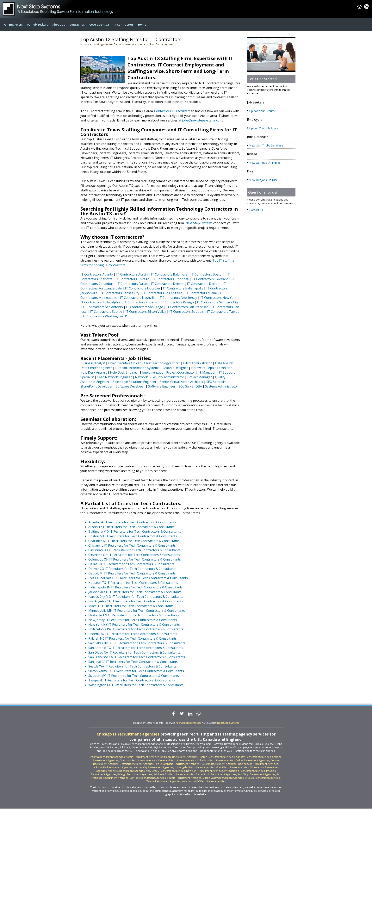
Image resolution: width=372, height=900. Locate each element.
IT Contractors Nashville (137, 297)
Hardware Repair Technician (211, 368)
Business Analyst (92, 363)
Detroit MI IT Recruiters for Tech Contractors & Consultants (132, 573)
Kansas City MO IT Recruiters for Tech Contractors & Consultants (135, 596)
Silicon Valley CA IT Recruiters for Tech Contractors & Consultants (136, 671)
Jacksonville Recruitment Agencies (113, 767)
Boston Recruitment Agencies (216, 757)
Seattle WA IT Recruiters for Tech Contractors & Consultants (132, 666)
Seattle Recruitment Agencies (184, 777)
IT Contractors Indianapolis (183, 288)
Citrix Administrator (197, 363)
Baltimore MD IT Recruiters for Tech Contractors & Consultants (134, 531)
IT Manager (207, 372)
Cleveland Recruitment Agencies (177, 760)
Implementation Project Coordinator (168, 372)
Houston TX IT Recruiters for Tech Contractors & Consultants (133, 582)
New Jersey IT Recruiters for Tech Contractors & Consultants (132, 620)
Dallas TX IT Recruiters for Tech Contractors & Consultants (131, 564)
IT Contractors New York (218, 297)
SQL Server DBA (190, 386)
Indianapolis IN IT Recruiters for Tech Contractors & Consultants (135, 587)
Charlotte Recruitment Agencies (252, 757)
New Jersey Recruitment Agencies (165, 771)
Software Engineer (161, 386)
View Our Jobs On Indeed (265, 162)
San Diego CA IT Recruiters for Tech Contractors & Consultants (134, 652)
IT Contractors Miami (201, 293)
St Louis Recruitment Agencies (262, 777)
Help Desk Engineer (124, 372)
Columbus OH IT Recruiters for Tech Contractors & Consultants (134, 559)
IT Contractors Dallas (132, 284)
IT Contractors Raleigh (177, 302)
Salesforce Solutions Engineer (134, 382)
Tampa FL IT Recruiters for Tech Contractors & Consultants (131, 680)
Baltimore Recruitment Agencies (179, 757)
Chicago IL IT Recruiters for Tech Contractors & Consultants (132, 545)
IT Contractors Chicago (132, 279)
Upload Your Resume (262, 111)
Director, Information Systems (137, 368)
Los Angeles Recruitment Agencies (195, 767)
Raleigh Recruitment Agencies (134, 774)
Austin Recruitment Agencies (142, 757)
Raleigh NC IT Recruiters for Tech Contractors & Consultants (132, 638)
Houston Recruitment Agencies (219, 764)
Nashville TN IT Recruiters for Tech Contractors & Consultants (133, 615)
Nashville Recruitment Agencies (126, 771)
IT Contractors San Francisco (187, 307)
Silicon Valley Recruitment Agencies (223, 777)
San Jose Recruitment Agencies (148, 777)
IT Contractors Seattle (106, 311)
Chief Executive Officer (124, 363)
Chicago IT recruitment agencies (128, 734)
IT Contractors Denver (167, 284)
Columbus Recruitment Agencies (216, 760)
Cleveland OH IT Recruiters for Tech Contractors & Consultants (134, 555)
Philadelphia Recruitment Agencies (244, 771)
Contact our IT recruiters (172, 111)
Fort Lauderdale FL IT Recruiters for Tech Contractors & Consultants (138, 578)
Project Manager (199, 377)
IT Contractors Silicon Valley (145, 311)
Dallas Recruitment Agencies (252, 760)
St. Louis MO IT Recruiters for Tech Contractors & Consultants (133, 675)
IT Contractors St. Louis (186, 311)
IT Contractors (123, 24)
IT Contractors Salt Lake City (218, 302)
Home (142, 24)
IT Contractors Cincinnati (171, 279)
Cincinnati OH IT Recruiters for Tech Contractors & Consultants (134, 550)
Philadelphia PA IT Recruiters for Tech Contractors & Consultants (135, 629)
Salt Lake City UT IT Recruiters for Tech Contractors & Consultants (136, 643)
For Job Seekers (37, 24)
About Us (59, 24)
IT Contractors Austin (132, 274)
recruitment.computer (188, 722)
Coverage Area (99, 24)
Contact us (256, 210)
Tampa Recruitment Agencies (163, 781)
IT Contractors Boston (207, 274)
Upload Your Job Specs (263, 128)
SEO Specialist (216, 382)
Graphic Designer (175, 368)
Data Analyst (224, 363)
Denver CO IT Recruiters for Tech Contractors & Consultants (132, 569)
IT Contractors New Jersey (178, 297)
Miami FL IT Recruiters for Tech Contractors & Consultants (131, 606)
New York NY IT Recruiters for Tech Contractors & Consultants (134, 624)
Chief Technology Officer (162, 363)
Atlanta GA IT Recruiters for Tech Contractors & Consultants (132, 522)
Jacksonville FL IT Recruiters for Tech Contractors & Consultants (135, 592)
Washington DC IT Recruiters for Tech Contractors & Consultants (135, 685)
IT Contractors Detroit (203, 284)
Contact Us (77, 24)
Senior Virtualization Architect (181, 382)
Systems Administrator (221, 386)
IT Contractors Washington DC (105, 316)
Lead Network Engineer (114, 377)
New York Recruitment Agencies (204, 771)
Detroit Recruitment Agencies (137, 764)
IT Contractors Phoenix (141, 302)
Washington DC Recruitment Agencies (204, 781)
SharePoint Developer (96, 386)
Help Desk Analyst (93, 372)
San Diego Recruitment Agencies (256, 774)
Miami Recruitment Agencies (232, 767)
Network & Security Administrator (159, 377)
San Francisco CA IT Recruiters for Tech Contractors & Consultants (136, 657)
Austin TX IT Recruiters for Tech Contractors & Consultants (131, 527)
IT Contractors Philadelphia (100, 302)
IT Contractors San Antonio (103, 307)
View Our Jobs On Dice (263, 180)
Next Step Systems (199, 223)
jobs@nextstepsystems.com (202, 120)
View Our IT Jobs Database (266, 145)
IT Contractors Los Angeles (162, 293)
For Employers (13, 24)
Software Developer (130, 386)
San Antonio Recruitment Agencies (216, 774)
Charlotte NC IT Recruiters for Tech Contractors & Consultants (134, 541)
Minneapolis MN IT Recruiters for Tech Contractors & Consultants (136, 610)
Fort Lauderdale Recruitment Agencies (177, 764)
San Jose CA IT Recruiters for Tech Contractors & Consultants (133, 662)
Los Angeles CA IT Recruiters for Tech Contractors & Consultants (135, 601)
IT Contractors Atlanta (96, 274)
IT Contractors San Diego (144, 307)
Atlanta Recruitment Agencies (107, 757)
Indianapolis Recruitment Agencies (258, 764)
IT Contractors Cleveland (210, 279)
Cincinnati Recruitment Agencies (138, 760)
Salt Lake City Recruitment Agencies (174, 774)
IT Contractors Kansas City (120, 293)
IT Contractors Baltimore (169, 274)
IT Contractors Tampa (223, 311)
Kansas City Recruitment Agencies (153, 767)
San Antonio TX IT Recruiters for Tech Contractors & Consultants (135, 648)
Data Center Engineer (96, 368)
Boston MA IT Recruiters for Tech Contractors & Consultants (132, 536)
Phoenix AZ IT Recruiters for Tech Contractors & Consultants (132, 634)
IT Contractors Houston (142, 288)
